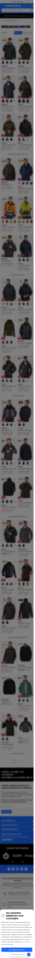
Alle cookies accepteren (17, 950)
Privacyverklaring (25, 942)
